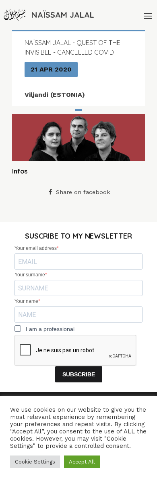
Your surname (29, 275)
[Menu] (147, 14)
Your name (26, 301)
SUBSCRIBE (78, 374)
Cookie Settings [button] (35, 462)
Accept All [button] (82, 462)
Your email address (35, 248)
